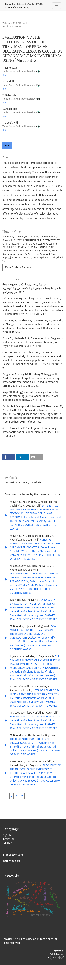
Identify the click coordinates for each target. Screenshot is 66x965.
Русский (7, 842)
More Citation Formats (18, 267)
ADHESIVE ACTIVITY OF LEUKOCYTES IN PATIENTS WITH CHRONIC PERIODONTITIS (35, 543)
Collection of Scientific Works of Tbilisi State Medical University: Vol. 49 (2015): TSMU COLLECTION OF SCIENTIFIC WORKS (33, 615)
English (6, 835)
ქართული (8, 838)
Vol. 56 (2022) (9, 23)
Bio (4, 75)
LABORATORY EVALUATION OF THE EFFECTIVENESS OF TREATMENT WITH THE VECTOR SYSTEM (33, 603)
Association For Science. (40, 938)
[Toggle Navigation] (56, 5)
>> (22, 795)
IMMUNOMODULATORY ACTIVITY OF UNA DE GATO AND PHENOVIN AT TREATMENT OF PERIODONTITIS (34, 577)
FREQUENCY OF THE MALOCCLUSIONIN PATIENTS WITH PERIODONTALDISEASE (35, 769)
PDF (7, 145)
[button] (8, 457)
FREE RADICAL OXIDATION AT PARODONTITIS (35, 716)
